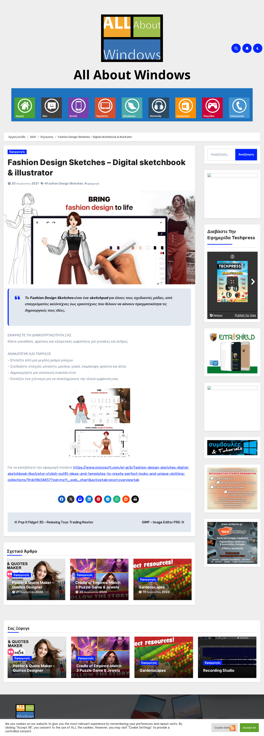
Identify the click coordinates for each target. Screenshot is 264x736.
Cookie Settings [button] (224, 727)
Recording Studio (218, 670)
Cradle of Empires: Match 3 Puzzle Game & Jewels (97, 584)
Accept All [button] (249, 727)
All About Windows (132, 74)
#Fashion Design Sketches (64, 183)
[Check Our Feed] (232, 728)
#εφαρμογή (91, 183)
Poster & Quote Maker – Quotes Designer (33, 584)
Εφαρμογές (17, 152)
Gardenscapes (152, 587)
